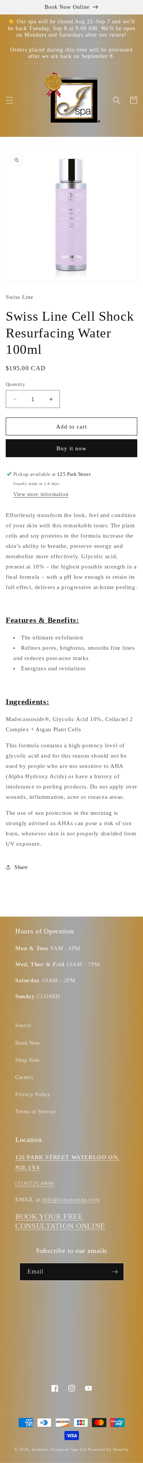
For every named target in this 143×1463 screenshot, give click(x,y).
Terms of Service (35, 1112)
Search (23, 1025)
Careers (24, 1077)
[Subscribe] (115, 1272)
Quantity (15, 384)
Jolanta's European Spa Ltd (59, 1449)
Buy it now (71, 448)
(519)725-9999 (35, 1183)
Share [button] (21, 867)
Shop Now (27, 1060)
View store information (40, 494)
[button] (9, 100)
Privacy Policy (32, 1094)
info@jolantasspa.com (71, 1199)
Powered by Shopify (108, 1449)
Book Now (27, 1043)
